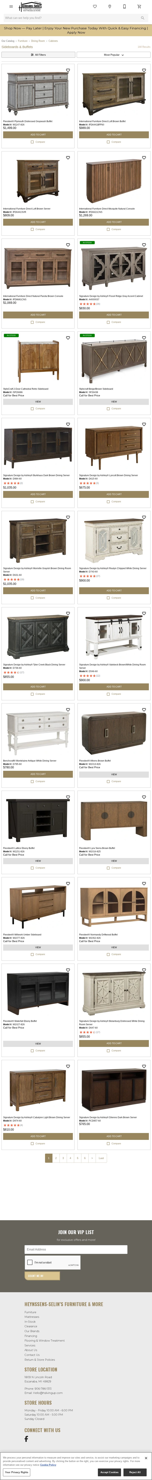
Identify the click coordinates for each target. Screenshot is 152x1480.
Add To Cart (38, 134)
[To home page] (30, 6)
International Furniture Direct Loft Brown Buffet (102, 121)
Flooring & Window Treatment (44, 1340)
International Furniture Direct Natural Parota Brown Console (33, 296)
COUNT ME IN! (35, 1276)
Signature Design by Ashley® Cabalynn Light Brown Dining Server (36, 1117)
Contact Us (31, 1355)
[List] (94, 6)
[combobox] (114, 55)
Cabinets (53, 41)
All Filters (40, 54)
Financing (30, 1336)
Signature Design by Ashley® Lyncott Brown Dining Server (108, 475)
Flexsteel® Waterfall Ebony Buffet (20, 1021)
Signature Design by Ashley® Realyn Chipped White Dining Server (112, 568)
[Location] (109, 6)
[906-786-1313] (124, 6)
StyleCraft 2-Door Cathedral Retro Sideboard (25, 389)
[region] (76, 1466)
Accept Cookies (109, 1472)
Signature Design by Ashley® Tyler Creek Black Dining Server (34, 664)
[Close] (146, 1458)
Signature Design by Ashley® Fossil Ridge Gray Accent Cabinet (111, 296)
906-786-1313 (43, 1388)
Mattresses (31, 1317)
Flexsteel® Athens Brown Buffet (95, 760)
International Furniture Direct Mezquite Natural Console (107, 208)
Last (101, 1158)
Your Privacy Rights (16, 1472)
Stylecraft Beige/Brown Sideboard (96, 389)
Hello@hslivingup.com (48, 1393)
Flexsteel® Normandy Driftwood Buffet (98, 934)
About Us (30, 1350)
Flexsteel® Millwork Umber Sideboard (22, 934)
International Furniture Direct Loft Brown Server (26, 208)
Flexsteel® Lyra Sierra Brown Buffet (97, 848)
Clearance (30, 1326)
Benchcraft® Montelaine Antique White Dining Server (29, 760)
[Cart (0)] (139, 6)
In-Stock (30, 1321)
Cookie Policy (48, 1464)
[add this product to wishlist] (68, 70)
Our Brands (31, 1331)
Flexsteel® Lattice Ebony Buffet (18, 848)
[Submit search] (143, 18)
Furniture (22, 41)
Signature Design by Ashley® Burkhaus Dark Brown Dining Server (36, 475)
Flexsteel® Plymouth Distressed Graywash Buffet (27, 121)
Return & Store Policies (39, 1359)
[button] (11, 6)
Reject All (135, 1472)
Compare (40, 142)
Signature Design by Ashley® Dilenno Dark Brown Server (108, 1117)
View (38, 401)
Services (29, 1345)
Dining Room (38, 41)
